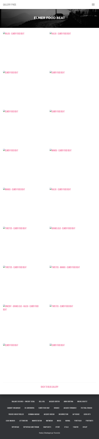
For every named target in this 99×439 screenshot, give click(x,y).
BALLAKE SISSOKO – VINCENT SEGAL (23, 401)
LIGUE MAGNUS (10, 421)
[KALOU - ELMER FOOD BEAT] (26, 51)
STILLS (66, 427)
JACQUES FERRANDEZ (70, 408)
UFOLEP (85, 427)
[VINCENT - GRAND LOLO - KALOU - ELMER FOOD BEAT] (26, 324)
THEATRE (75, 427)
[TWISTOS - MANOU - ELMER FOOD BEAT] (73, 285)
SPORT (57, 427)
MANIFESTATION (37, 421)
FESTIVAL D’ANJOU (86, 408)
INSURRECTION (63, 414)
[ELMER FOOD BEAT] (26, 90)
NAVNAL (67, 421)
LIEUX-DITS (87, 414)
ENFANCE (56, 408)
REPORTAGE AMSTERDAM (31, 427)
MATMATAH (49, 421)
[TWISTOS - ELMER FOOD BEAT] (26, 246)
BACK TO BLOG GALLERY (49, 386)
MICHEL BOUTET (82, 401)
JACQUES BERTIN (54, 401)
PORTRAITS (89, 421)
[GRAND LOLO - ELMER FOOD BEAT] (73, 246)
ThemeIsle (57, 432)
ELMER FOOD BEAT (44, 408)
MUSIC (59, 421)
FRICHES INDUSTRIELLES (16, 414)
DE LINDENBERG (29, 408)
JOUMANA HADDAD (33, 414)
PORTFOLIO (77, 421)
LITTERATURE (23, 421)
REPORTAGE (15, 427)
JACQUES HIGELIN (49, 414)
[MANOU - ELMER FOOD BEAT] (73, 168)
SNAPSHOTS (47, 427)
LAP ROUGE (75, 414)
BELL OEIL (42, 401)
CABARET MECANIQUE (13, 408)
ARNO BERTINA (68, 401)
